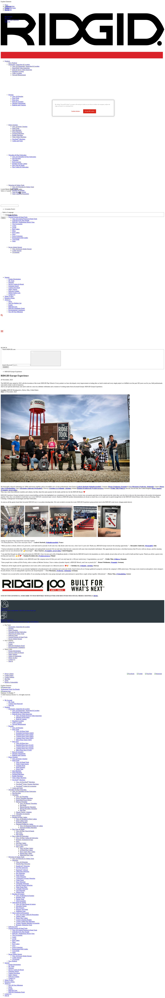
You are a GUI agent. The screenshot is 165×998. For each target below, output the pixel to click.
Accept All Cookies (89, 111)
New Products (12, 961)
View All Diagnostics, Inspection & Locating (25, 710)
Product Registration (14, 279)
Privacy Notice (9, 673)
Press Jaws (15, 741)
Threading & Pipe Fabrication (17, 632)
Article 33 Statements (14, 656)
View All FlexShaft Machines (25, 782)
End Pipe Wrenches (22, 868)
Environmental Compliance (16, 310)
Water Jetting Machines (19, 778)
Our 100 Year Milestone (15, 312)
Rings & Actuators (17, 752)
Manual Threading (21, 802)
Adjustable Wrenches (22, 883)
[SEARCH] (46, 358)
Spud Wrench (20, 875)
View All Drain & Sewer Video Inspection (29, 716)
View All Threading (22, 796)
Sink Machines (16, 771)
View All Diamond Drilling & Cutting (31, 826)
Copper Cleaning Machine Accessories (27, 923)
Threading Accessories (23, 814)
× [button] (1, 696)
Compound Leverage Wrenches (25, 878)
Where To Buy (9, 296)
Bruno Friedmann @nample (117, 486)
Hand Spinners (20, 767)
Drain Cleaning (13, 630)
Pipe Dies (23, 810)
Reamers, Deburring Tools (24, 925)
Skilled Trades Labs (14, 293)
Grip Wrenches (20, 890)
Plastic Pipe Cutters (22, 918)
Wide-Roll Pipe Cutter (26, 855)
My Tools (7, 18)
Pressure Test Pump (22, 909)
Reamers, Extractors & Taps (24, 839)
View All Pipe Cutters (26, 848)
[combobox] (9, 206)
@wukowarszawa (44, 556)
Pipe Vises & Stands (18, 829)
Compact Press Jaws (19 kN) (25, 748)
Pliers (14, 231)
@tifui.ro (117, 559)
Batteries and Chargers (19, 755)
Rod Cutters (15, 232)
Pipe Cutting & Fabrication (20, 836)
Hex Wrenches (20, 873)
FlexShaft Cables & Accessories (26, 786)
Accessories (15, 252)
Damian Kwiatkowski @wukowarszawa (90, 488)
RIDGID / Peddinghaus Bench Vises (23, 222)
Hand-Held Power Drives (24, 800)
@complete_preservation (53, 551)
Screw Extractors (17, 236)
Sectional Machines (18, 774)
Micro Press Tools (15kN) (24, 740)
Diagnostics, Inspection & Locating (19, 627)
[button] (82, 1)
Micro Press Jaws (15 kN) (24, 750)
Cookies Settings (75, 111)
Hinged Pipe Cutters (26, 853)
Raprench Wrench (22, 870)
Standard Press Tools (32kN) (24, 734)
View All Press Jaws (22, 743)
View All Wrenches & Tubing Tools (23, 858)
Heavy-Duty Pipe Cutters (27, 852)
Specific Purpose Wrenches (24, 885)
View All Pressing (17, 728)
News (10, 301)
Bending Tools (20, 897)
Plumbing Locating (18, 721)
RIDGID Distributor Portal (16, 308)
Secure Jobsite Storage (15, 247)
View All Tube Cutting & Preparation (27, 914)
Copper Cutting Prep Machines (25, 921)
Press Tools (15, 729)
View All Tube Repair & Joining (26, 904)
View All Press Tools (22, 731)
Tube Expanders (21, 901)
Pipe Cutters (19, 846)
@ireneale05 (149, 546)
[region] (83, 108)
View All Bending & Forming (25, 895)
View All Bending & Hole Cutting (26, 819)
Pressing (10, 628)
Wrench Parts (20, 892)
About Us (8, 300)
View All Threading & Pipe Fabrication (24, 791)
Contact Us (11, 294)
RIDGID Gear (12, 306)
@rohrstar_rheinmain (64, 571)
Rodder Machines (17, 776)
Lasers (14, 225)
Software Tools (13, 635)
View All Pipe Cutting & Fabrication (27, 838)
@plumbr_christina (86, 566)
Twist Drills (15, 239)
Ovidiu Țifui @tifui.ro (118, 488)
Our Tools (8, 625)
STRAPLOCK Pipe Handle (20, 220)
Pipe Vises (19, 833)
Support (7, 277)
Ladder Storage (16, 250)
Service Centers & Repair (16, 284)
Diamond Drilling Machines (28, 827)
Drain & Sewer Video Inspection (22, 714)
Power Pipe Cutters (22, 845)
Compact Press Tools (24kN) (25, 736)
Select (3, 218)
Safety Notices (12, 289)
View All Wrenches (22, 862)
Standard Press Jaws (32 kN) (24, 745)
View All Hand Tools (22, 762)
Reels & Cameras (21, 719)
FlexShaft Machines (18, 780)
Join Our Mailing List (14, 303)
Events (10, 305)
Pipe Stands (19, 834)
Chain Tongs (20, 880)
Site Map (7, 679)
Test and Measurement (19, 724)
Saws (13, 234)
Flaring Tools (20, 899)
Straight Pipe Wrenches (23, 864)
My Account (8, 16)
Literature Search (13, 286)
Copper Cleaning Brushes (24, 920)
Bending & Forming (18, 894)
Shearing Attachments (18, 753)
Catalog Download (14, 287)
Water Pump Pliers (21, 887)
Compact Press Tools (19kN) (25, 738)
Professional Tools (10, 8)
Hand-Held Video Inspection (21, 712)
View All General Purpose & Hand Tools (24, 930)
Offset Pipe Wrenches (22, 871)
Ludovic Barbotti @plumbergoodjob (89, 486)
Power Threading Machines (24, 798)
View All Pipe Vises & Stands (25, 831)
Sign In (10, 661)
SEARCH (5, 367)
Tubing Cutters (20, 916)
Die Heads (23, 805)
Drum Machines (17, 772)
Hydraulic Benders (21, 822)
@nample (114, 562)
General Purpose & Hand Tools (17, 637)
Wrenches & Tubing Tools (16, 633)
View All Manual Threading (28, 803)
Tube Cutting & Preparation (20, 913)
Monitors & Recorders (23, 717)
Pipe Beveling (16, 793)
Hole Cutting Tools (22, 821)
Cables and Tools (17, 788)
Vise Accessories (17, 224)
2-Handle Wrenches (22, 889)
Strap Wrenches (20, 882)
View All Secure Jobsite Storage (22, 249)
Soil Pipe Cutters (21, 843)
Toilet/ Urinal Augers (22, 764)
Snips (14, 241)
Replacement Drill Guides (20, 238)
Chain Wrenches (21, 876)
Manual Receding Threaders (28, 808)
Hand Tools (15, 760)
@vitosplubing (121, 574)
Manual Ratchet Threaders (28, 807)
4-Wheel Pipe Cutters (26, 850)
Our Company (9, 640)
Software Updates (13, 291)
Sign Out (7, 21)
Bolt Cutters (15, 229)
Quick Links (8, 649)
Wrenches (15, 860)
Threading (15, 795)
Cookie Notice (9, 675)
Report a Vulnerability (11, 682)
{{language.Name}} (11, 215)
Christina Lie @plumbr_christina (60, 488)
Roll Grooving (16, 815)
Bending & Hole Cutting (19, 817)
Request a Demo (10, 298)
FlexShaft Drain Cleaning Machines (27, 784)
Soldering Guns (20, 911)
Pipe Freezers (20, 908)
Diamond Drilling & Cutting (24, 824)
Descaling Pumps (21, 906)
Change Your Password (12, 20)
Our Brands (8, 10)
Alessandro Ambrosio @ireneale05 (31, 488)
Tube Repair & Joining (19, 902)
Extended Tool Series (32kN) (25, 733)
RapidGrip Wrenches (23, 866)
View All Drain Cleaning (19, 759)
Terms (6, 680)
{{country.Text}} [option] (10, 209)
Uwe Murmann (141, 486)
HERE (95, 596)
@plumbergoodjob (52, 542)
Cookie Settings (9, 677)
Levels (14, 227)
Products (7, 707)
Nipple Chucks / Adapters (24, 812)
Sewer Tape (19, 769)
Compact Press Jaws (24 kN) (25, 747)
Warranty (11, 282)
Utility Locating (17, 722)
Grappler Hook (20, 765)
